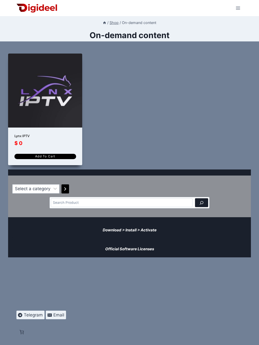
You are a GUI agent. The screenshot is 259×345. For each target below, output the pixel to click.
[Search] (201, 202)
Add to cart (45, 156)
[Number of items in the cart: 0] (13, 238)
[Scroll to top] (251, 337)
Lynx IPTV (22, 136)
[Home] (104, 22)
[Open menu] (238, 8)
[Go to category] (65, 188)
